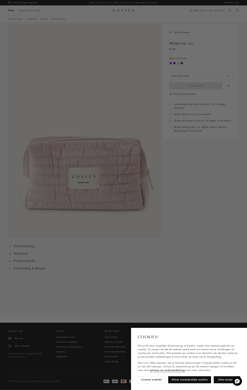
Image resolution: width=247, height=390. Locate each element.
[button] (237, 381)
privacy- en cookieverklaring (167, 370)
